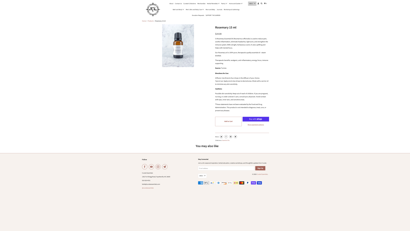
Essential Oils (225, 140)
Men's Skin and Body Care (194, 10)
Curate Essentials (262, 174)
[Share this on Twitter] (221, 136)
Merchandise (201, 4)
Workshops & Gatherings (231, 10)
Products (151, 21)
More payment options (256, 125)
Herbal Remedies (212, 4)
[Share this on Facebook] (226, 136)
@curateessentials (148, 188)
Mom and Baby (210, 10)
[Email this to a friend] (235, 136)
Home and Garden (235, 4)
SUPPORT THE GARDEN (213, 15)
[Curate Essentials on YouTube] (152, 166)
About (171, 4)
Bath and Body (177, 10)
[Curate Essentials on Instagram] (158, 166)
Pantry (223, 4)
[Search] (261, 3)
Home (144, 21)
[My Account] (258, 3)
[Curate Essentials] (153, 9)
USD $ (251, 4)
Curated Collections (189, 4)
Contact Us (178, 4)
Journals (219, 10)
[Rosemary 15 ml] (178, 45)
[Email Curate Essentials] (165, 166)
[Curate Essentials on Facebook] (145, 166)
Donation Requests (198, 15)
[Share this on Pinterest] (230, 136)
